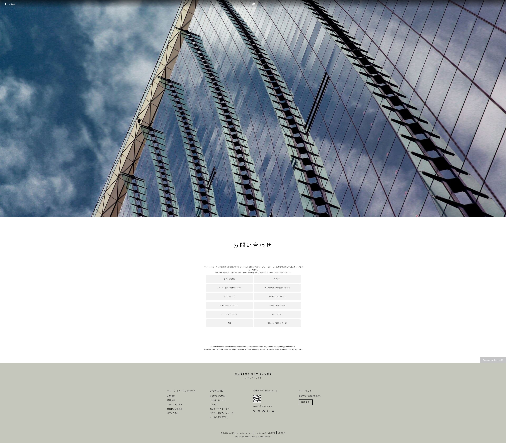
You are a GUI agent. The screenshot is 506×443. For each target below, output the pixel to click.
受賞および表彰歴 (175, 409)
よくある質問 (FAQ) (218, 417)
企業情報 (171, 396)
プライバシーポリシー (244, 433)
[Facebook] (263, 412)
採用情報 (171, 400)
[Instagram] (259, 412)
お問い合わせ (173, 413)
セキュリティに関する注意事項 (264, 433)
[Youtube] (273, 412)
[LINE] (268, 412)
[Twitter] (254, 412)
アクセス (214, 405)
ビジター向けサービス (219, 409)
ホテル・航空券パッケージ (221, 413)
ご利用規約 (281, 433)
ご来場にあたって (217, 400)
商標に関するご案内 (228, 433)
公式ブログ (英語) (217, 396)
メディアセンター (175, 405)
